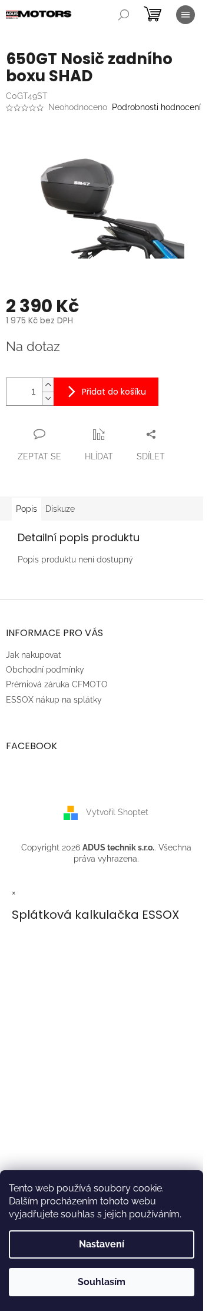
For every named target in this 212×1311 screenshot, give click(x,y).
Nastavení (101, 1244)
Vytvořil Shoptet (117, 811)
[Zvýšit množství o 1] (48, 385)
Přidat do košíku (114, 392)
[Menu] (185, 15)
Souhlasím (101, 1281)
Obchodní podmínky (45, 669)
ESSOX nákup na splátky (54, 699)
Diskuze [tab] (60, 509)
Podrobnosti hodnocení (156, 107)
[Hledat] (123, 15)
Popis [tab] (26, 509)
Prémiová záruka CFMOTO (57, 684)
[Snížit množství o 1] (48, 398)
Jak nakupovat (33, 655)
